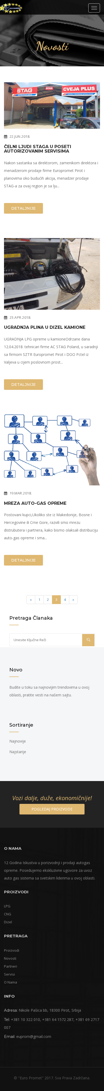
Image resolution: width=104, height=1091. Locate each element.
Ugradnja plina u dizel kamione (44, 327)
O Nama (10, 982)
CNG (7, 914)
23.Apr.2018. (20, 317)
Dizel (8, 922)
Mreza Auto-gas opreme (35, 503)
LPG (7, 906)
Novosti (10, 958)
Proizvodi (11, 950)
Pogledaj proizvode (52, 809)
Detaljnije (23, 208)
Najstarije (17, 751)
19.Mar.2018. (21, 493)
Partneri (10, 966)
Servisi (9, 974)
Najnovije (17, 741)
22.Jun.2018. (20, 136)
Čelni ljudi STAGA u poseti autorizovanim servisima (37, 149)
